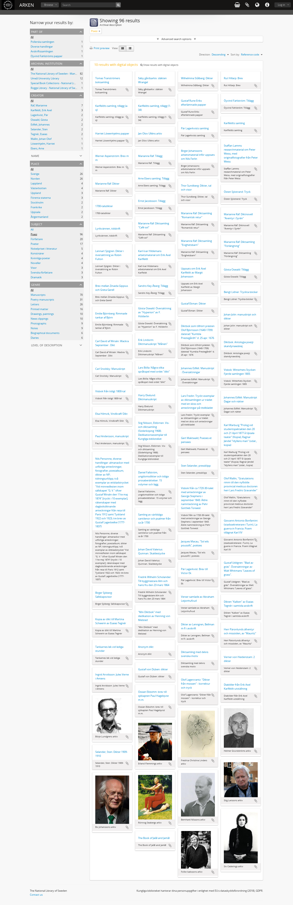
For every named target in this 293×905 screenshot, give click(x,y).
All (32, 37)
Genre (35, 284)
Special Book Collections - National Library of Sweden (62, 83)
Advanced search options (176, 39)
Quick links (267, 5)
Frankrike (36, 207)
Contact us (36, 894)
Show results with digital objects (160, 65)
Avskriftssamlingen (42, 51)
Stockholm (37, 202)
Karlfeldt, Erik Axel (41, 110)
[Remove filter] (99, 31)
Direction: (204, 54)
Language (257, 5)
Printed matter (39, 309)
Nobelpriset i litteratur (44, 248)
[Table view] (130, 49)
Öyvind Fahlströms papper (46, 56)
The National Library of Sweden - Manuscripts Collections (64, 73)
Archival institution (46, 63)
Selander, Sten (39, 129)
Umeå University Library (45, 78)
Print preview (101, 48)
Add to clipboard (127, 90)
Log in (281, 5)
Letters (35, 304)
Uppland (36, 193)
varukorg (237, 5)
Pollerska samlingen (42, 42)
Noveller (36, 263)
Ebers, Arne (37, 148)
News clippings (39, 318)
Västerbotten (38, 188)
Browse (48, 5)
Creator (37, 95)
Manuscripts (38, 295)
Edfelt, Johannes (40, 124)
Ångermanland (39, 217)
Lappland (36, 183)
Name (35, 155)
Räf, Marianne (39, 105)
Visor (34, 268)
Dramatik (36, 277)
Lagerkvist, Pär (39, 115)
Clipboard (247, 5)
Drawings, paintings (42, 314)
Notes (34, 328)
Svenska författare (41, 272)
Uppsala (35, 212)
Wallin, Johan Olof (41, 139)
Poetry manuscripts (42, 299)
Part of (36, 31)
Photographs (38, 323)
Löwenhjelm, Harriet (43, 143)
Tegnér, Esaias (39, 134)
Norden (35, 178)
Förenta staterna (41, 197)
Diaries (35, 338)
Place (35, 163)
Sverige (35, 174)
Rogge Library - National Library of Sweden (56, 88)
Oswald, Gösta (39, 120)
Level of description (46, 344)
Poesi (34, 234)
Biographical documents (45, 333)
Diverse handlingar (42, 46)
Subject (36, 224)
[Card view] (122, 49)
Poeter (35, 244)
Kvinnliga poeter (40, 258)
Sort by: (235, 54)
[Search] (118, 4)
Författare (37, 239)
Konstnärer (37, 253)
